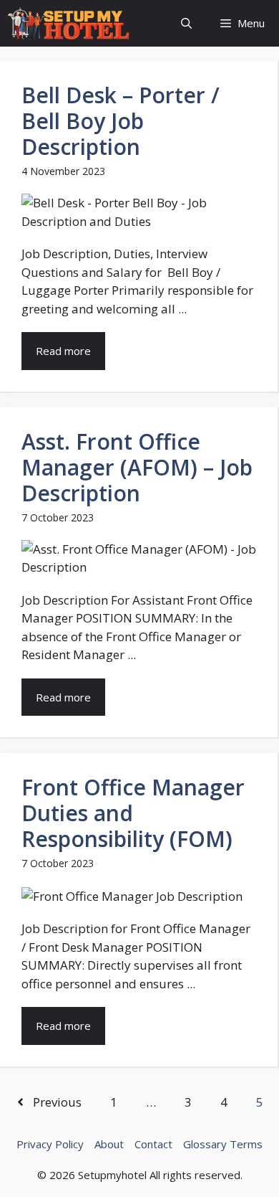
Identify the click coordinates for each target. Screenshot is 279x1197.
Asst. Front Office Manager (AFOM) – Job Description (137, 467)
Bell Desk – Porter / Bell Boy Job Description (120, 120)
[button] (186, 23)
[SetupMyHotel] (68, 23)
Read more (63, 351)
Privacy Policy (50, 1144)
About (109, 1144)
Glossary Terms (223, 1144)
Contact (153, 1144)
